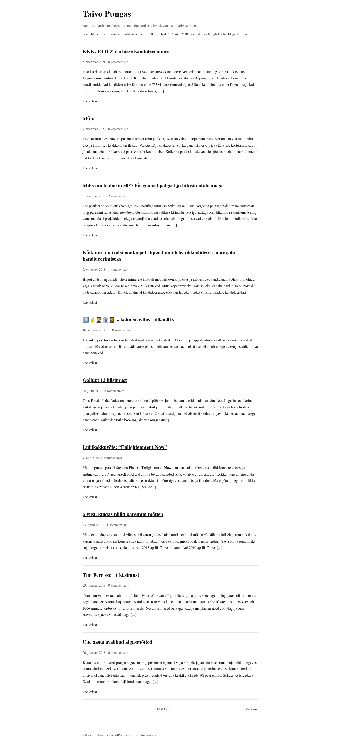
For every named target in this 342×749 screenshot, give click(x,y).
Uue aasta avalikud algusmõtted (117, 642)
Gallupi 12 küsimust (105, 380)
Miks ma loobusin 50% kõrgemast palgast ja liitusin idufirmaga (153, 185)
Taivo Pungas (107, 13)
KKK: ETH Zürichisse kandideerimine (126, 51)
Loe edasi (90, 100)
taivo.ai (242, 33)
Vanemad (252, 708)
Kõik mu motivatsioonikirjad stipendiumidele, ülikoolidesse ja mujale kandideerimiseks (159, 255)
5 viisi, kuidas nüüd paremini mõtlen (123, 514)
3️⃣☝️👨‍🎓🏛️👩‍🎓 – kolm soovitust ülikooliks (128, 319)
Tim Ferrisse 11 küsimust (111, 575)
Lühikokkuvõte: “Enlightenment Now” (125, 447)
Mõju (88, 118)
